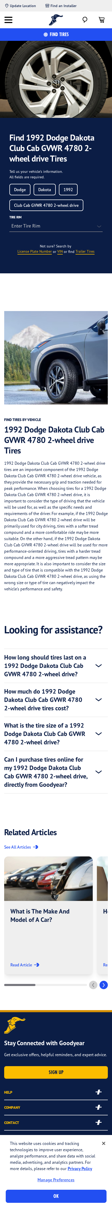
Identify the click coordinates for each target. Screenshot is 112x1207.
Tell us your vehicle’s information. (36, 171)
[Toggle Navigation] (8, 20)
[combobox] (19, 189)
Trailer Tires (85, 251)
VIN (60, 251)
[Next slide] (103, 985)
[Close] (103, 1143)
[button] (48, 915)
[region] (56, 1171)
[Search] (85, 20)
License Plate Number (34, 251)
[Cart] (101, 20)
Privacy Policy (80, 1168)
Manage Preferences (56, 1179)
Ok (56, 1196)
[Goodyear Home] (56, 20)
